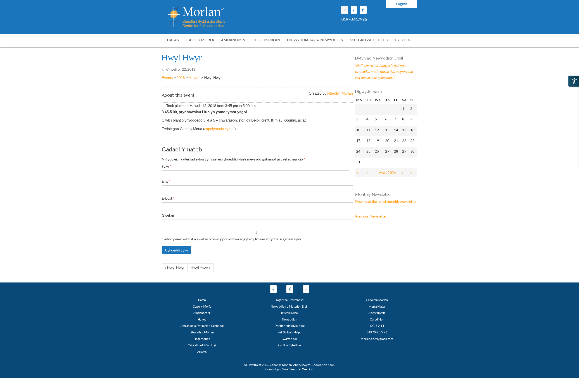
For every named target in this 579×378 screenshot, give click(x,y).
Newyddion (289, 319)
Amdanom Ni (202, 313)
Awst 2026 (387, 172)
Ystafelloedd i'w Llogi (202, 345)
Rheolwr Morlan (340, 93)
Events (167, 78)
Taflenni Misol (289, 313)
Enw (166, 181)
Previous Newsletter (371, 216)
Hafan (202, 300)
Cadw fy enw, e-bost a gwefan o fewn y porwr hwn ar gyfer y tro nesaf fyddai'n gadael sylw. (231, 239)
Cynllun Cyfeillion (289, 345)
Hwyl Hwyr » (200, 267)
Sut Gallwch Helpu (289, 332)
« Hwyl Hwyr (175, 267)
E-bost (168, 198)
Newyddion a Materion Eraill (289, 306)
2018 (181, 78)
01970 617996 (354, 19)
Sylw (166, 166)
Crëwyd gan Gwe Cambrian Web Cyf (289, 369)
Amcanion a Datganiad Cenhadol (202, 326)
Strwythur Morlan (202, 332)
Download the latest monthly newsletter (386, 201)
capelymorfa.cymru (219, 129)
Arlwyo (202, 352)
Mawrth (194, 78)
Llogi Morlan (202, 339)
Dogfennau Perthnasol (289, 300)
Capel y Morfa (202, 306)
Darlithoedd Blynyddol (290, 326)
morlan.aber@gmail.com (377, 339)
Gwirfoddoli (289, 339)
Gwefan (168, 215)
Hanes (202, 319)
